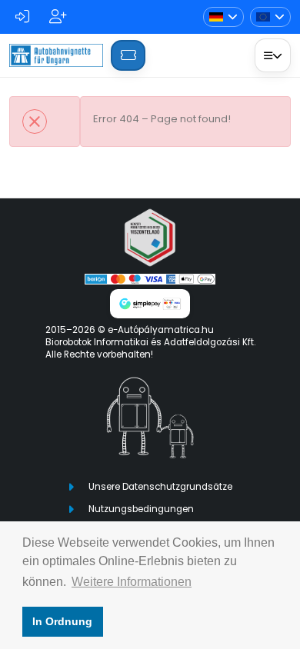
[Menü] (273, 55)
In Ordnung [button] (62, 621)
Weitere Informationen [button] (132, 581)
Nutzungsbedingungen (141, 509)
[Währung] (270, 17)
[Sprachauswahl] (223, 17)
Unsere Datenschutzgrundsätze (160, 487)
